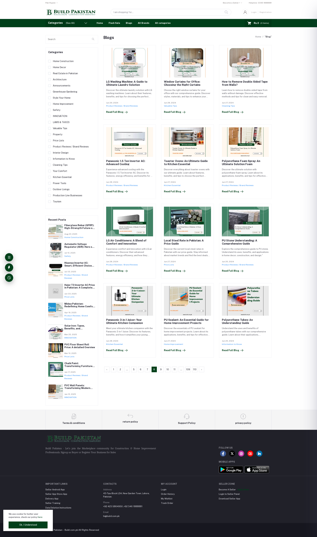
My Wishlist (166, 498)
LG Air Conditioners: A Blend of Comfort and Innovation (126, 242)
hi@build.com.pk (111, 516)
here (40, 517)
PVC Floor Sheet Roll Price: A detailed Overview (79, 346)
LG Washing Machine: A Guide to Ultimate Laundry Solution (126, 83)
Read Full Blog (114, 112)
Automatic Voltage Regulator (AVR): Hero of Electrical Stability (78, 247)
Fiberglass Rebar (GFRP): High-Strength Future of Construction (79, 228)
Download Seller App (229, 498)
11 (175, 369)
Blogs (129, 23)
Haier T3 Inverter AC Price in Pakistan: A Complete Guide (79, 288)
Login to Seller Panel (229, 494)
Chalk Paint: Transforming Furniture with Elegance (78, 366)
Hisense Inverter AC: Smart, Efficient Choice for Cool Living (78, 266)
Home (100, 23)
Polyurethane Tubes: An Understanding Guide (237, 321)
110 (194, 369)
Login (254, 12)
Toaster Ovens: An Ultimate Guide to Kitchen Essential (186, 162)
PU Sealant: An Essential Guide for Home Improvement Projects (186, 321)
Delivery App (51, 498)
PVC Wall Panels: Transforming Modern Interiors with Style (77, 388)
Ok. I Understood (28, 524)
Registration (266, 12)
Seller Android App (55, 489)
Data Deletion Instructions (58, 507)
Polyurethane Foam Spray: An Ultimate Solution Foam (241, 162)
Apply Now (243, 489)
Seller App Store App (56, 494)
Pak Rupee (50, 3)
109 (188, 369)
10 (167, 369)
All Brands (143, 23)
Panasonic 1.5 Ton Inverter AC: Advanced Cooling (125, 162)
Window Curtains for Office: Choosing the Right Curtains (182, 83)
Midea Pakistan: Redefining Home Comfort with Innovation (79, 306)
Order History (168, 494)
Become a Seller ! (231, 3)
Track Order (167, 503)
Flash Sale (114, 23)
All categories (163, 23)
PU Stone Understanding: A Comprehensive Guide (239, 242)
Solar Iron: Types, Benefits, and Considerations (74, 328)
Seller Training (52, 503)
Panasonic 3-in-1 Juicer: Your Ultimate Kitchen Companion (124, 321)
